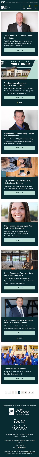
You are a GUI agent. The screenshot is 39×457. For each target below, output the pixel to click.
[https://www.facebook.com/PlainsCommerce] (15, 427)
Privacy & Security (12, 434)
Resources (23, 436)
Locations (29, 8)
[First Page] (6, 392)
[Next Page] (29, 392)
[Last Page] (32, 392)
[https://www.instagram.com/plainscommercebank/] (24, 427)
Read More (19, 50)
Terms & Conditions (26, 434)
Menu (36, 8)
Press (20, 103)
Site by (15, 448)
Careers (15, 436)
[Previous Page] (9, 392)
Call (24, 9)
